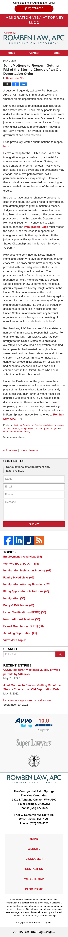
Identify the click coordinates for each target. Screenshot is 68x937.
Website (34, 848)
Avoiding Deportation (23, 425)
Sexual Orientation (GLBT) (23, 626)
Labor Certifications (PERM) (24, 612)
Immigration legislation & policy (27, 570)
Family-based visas (44, 425)
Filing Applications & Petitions (26, 591)
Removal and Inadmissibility (16, 431)
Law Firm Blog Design (32, 932)
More (57, 52)
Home (11, 52)
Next (33, 450)
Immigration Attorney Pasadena (27, 584)
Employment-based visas (22, 556)
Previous (10, 450)
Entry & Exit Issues (18, 605)
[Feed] (39, 540)
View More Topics (14, 640)
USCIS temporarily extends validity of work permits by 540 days (31, 672)
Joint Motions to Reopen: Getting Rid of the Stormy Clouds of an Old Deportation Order (32, 687)
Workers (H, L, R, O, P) (21, 563)
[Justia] (29, 540)
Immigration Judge (47, 428)
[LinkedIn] (19, 540)
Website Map (34, 879)
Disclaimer (34, 858)
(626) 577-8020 (34, 8)
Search (60, 654)
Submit (34, 524)
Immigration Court (28, 428)
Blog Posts (34, 889)
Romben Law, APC (43, 922)
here (6, 146)
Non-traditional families (21, 619)
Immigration (14, 598)
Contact (33, 52)
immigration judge (36, 226)
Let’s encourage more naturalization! (27, 700)
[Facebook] (8, 540)
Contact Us (34, 869)
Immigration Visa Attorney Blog (34, 38)
